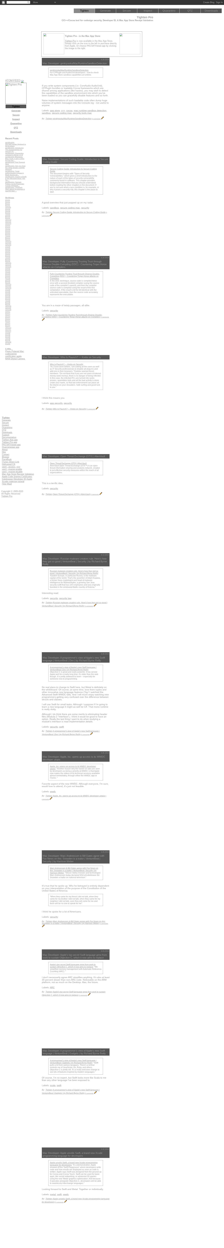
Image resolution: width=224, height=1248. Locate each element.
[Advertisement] (125, 107)
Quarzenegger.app (10, 447)
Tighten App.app (10, 440)
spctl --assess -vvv (11, 467)
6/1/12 (7, 212)
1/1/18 (7, 333)
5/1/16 (7, 297)
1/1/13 (7, 225)
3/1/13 (7, 229)
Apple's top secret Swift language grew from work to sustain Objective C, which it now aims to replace (73, 965)
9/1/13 (7, 239)
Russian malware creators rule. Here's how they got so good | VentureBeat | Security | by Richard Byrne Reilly (74, 572)
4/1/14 (7, 252)
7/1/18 (7, 338)
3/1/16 (7, 293)
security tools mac (82, 113)
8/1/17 (7, 324)
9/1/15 (7, 283)
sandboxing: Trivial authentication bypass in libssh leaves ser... (14, 173)
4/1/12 (7, 209)
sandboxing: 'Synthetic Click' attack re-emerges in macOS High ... (15, 189)
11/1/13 (8, 243)
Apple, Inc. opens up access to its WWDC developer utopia (79, 796)
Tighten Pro (70, 41)
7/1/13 (7, 236)
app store (55, 110)
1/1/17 (7, 311)
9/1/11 (7, 205)
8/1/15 (7, 281)
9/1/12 (7, 218)
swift (61, 727)
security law (65, 598)
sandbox (46, 113)
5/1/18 (7, 337)
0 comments (96, 119)
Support (5, 435)
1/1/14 (7, 247)
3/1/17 (7, 315)
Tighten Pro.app (9, 442)
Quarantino (169, 10)
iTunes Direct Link (10, 462)
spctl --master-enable (12, 469)
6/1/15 (7, 277)
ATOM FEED (12, 80)
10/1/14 (8, 263)
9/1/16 (7, 304)
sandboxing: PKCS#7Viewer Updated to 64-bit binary (15, 144)
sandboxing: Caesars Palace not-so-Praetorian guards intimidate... (14, 184)
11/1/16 (8, 308)
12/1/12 (8, 223)
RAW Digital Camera (15, 358)
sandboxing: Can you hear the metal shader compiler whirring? (15, 167)
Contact (5, 454)
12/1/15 (8, 288)
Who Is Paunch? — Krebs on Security (66, 364)
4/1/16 (7, 295)
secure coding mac (62, 113)
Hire (4, 452)
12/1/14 (8, 266)
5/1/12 (7, 211)
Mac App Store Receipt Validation (18, 474)
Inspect (148, 10)
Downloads (211, 10)
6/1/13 (7, 234)
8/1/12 (7, 216)
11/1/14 (8, 265)
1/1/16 (7, 290)
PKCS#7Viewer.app (11, 444)
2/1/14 (7, 248)
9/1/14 (7, 261)
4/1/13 (7, 230)
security (85, 208)
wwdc (53, 791)
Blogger (5, 457)
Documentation (9, 437)
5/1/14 (7, 254)
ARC (52, 987)
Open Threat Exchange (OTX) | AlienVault (68, 463)
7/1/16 (7, 301)
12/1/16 (8, 310)
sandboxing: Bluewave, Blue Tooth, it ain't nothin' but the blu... (14, 158)
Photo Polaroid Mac (14, 351)
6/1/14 (7, 256)
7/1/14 (7, 257)
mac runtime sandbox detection (90, 110)
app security (56, 403)
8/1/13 (7, 238)
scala (52, 1085)
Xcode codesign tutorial (13, 481)
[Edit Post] (102, 119)
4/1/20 (7, 344)
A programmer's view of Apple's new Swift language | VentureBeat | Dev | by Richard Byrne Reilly (73, 668)
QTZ (190, 10)
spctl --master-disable (12, 471)
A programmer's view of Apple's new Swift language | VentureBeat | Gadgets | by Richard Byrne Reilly (73, 1061)
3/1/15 (7, 272)
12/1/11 (8, 207)
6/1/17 (7, 320)
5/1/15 (7, 275)
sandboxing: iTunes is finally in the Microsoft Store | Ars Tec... (16, 178)
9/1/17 (7, 326)
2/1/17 (7, 313)
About (5, 449)
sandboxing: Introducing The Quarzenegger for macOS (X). (14, 149)
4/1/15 (7, 274)
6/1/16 (7, 299)
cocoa (69, 110)
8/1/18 (7, 340)
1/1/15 (7, 268)
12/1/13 (8, 245)
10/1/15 (8, 284)
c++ (63, 110)
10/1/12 (8, 220)
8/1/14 (7, 259)
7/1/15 (7, 279)
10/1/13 (8, 241)
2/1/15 (7, 270)
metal (53, 1194)
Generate (105, 10)
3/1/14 (7, 250)
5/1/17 (7, 319)
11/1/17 (8, 329)
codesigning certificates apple (13, 355)
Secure (126, 10)
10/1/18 (8, 342)
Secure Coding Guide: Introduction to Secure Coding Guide (79, 212)
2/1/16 (7, 292)
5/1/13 (7, 232)
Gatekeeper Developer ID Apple (17, 479)
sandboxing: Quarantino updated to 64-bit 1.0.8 (14, 154)
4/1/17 (7, 317)
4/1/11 (7, 200)
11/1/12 (8, 221)
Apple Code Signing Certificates (17, 476)
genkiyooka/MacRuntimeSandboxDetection (69, 70)
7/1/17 (7, 322)
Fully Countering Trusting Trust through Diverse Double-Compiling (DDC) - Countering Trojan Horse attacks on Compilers (75, 276)
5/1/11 (7, 202)
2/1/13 (7, 227)
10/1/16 (8, 306)
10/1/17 (8, 328)
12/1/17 (8, 331)
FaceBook (7, 459)
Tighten (84, 10)
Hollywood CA (8, 464)
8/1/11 (7, 203)
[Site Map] (7, 484)
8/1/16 (7, 302)
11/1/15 (8, 286)
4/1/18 (7, 335)
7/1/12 (7, 214)
